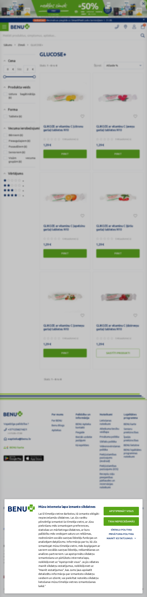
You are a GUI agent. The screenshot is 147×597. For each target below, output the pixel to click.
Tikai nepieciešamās (121, 521)
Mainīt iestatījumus (120, 538)
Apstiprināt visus (121, 511)
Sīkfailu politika (121, 529)
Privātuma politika (121, 534)
